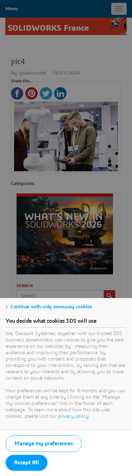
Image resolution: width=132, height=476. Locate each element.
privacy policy (73, 416)
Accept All (26, 462)
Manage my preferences (43, 443)
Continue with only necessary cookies (51, 306)
